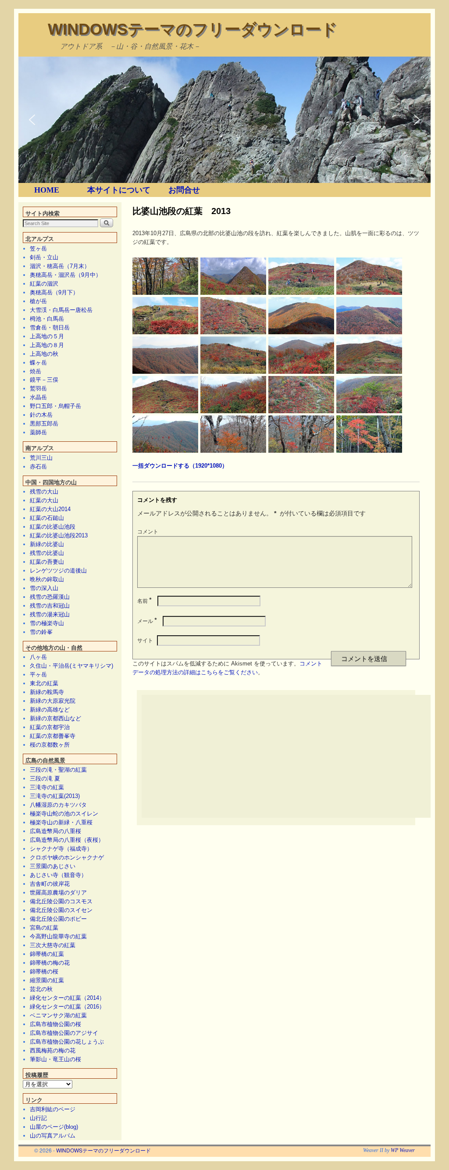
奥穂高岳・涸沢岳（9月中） (65, 275)
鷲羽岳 (38, 388)
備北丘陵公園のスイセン (61, 910)
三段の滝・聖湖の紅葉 (58, 769)
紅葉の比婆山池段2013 (59, 535)
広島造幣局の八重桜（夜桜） (67, 840)
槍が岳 (38, 301)
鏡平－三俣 (44, 379)
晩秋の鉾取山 (47, 579)
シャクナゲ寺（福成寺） (61, 848)
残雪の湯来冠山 (50, 614)
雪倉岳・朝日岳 (50, 327)
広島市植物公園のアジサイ (64, 1033)
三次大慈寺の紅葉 (52, 945)
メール (147, 620)
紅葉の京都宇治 (50, 727)
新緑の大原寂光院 (52, 701)
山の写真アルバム (52, 1135)
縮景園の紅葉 (47, 980)
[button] (32, 120)
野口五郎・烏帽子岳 (55, 406)
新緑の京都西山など (55, 718)
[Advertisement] (295, 756)
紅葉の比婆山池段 (52, 526)
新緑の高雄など (50, 709)
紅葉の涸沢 (44, 283)
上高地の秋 (44, 354)
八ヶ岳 (38, 657)
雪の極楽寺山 (47, 623)
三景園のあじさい (52, 866)
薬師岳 (38, 432)
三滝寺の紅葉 (47, 787)
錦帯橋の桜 (44, 971)
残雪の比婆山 (47, 553)
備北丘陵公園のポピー (58, 919)
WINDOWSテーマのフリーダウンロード (192, 29)
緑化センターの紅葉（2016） (67, 1006)
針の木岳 (41, 414)
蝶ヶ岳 (38, 362)
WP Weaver (403, 1150)
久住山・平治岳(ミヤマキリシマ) (71, 665)
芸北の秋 (41, 989)
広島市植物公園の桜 (55, 1024)
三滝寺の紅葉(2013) (55, 796)
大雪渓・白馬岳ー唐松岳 (61, 310)
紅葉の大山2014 (50, 509)
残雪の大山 (44, 491)
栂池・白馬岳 (47, 318)
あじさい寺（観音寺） (58, 875)
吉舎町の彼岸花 (50, 883)
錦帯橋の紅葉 (47, 954)
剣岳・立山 (44, 257)
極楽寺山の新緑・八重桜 (61, 822)
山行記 (38, 1118)
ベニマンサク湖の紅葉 (58, 1015)
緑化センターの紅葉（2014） (67, 998)
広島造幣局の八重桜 (55, 831)
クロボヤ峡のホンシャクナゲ (67, 857)
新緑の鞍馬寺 (47, 692)
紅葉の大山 (44, 500)
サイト (145, 640)
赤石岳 (38, 466)
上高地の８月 (47, 345)
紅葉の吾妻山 (47, 561)
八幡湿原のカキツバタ (58, 804)
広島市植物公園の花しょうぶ (67, 1041)
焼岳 (35, 371)
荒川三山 (41, 457)
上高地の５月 (47, 336)
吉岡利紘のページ (52, 1109)
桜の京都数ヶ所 (50, 744)
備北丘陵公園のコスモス (61, 901)
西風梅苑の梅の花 (52, 1050)
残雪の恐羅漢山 (50, 597)
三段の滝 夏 (45, 778)
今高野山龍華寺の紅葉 (58, 936)
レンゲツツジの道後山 (58, 570)
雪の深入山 (44, 588)
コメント (147, 531)
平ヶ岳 (38, 674)
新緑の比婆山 (47, 544)
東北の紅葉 (44, 683)
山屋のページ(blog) (54, 1126)
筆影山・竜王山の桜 (55, 1059)
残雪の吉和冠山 (50, 605)
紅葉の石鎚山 (47, 518)
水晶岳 (38, 397)
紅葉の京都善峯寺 (52, 736)
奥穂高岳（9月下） (54, 292)
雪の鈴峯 (41, 632)
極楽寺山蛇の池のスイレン (64, 813)
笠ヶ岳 (38, 248)
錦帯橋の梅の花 (50, 962)
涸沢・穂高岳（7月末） (60, 266)
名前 (144, 600)
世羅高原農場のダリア (58, 892)
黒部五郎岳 (44, 423)
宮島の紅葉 (44, 927)
